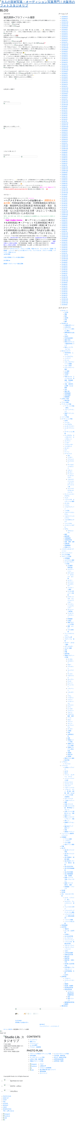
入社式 (66, 375)
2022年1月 (64, 99)
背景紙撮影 (68, 393)
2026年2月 (64, 18)
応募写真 (67, 543)
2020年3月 (64, 139)
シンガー (67, 442)
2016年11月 (64, 213)
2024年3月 (64, 60)
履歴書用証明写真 (69, 1002)
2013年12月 (64, 277)
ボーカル (67, 503)
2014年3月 (64, 271)
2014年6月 (64, 266)
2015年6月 (64, 244)
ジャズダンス (68, 446)
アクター (70, 457)
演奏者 (70, 752)
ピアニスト (71, 705)
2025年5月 (64, 35)
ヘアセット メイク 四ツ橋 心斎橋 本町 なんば (69, 791)
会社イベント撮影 (69, 844)
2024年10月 (64, 48)
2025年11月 (64, 24)
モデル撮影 (68, 842)
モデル (66, 529)
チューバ (70, 683)
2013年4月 (64, 292)
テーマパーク (68, 453)
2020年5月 (64, 136)
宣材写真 (67, 653)
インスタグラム (69, 356)
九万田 (66, 312)
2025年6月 (64, 33)
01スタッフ (64, 310)
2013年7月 (64, 286)
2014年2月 (64, 273)
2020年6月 (64, 134)
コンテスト (68, 441)
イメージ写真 (65, 417)
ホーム (5, 1029)
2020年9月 (64, 128)
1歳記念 (67, 929)
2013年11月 (64, 279)
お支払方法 (68, 327)
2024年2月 (64, 62)
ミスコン (67, 505)
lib (21, 247)
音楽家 (69, 756)
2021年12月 (64, 101)
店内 (66, 389)
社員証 (69, 620)
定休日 (66, 336)
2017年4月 (64, 203)
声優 (66, 652)
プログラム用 (68, 637)
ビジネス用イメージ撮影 (71, 593)
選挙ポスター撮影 (69, 758)
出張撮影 (63, 837)
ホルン (69, 719)
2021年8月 (64, 108)
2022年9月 (64, 93)
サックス (70, 674)
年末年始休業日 (69, 338)
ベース (69, 718)
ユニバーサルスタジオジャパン (71, 490)
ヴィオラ (70, 729)
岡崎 (66, 314)
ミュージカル (68, 523)
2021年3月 (64, 117)
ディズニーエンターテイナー (71, 475)
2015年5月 (64, 246)
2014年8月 (64, 262)
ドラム (69, 696)
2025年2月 (64, 40)
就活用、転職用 (69, 985)
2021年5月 (64, 114)
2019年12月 (64, 145)
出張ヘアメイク (69, 804)
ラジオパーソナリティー (71, 615)
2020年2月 (64, 141)
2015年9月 (64, 238)
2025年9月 (64, 27)
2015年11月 (64, 235)
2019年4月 (64, 159)
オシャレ (67, 360)
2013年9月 (64, 282)
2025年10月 (64, 26)
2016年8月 (64, 218)
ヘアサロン (64, 762)
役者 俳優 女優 (69, 541)
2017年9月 (64, 194)
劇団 (66, 534)
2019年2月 (64, 163)
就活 (69, 996)
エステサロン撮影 (69, 560)
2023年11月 (64, 68)
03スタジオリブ (14, 248)
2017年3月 (64, 205)
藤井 (66, 321)
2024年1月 (64, 64)
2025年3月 (64, 38)
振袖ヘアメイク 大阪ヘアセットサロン (69, 879)
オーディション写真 (66, 419)
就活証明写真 (68, 989)
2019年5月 (64, 158)
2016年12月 (64, 211)
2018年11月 (64, 169)
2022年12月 (64, 88)
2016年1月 (64, 231)
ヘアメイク (64, 765)
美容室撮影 (64, 925)
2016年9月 (64, 216)
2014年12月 (64, 255)
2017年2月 (64, 207)
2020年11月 (64, 125)
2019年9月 (64, 150)
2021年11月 (64, 103)
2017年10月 (64, 192)
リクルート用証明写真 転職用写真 (71, 993)
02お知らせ (64, 323)
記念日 (66, 974)
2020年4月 (64, 137)
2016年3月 (64, 227)
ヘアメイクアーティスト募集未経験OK (69, 916)
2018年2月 (64, 185)
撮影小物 (67, 391)
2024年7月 (64, 53)
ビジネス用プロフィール (24, 250)
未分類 (63, 890)
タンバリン (71, 679)
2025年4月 (64, 37)
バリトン (70, 699)
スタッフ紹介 (68, 365)
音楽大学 (70, 754)
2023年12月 (64, 66)
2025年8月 (64, 29)
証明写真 (63, 976)
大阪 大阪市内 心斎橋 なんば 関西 (69, 385)
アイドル (67, 422)
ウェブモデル (68, 424)
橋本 (66, 316)
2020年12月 (64, 123)
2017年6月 (64, 200)
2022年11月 (64, 90)
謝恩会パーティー (70, 831)
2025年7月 (64, 31)
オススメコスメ (69, 782)
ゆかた (66, 773)
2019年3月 (64, 161)
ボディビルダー (69, 646)
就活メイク (68, 815)
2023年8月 (64, 73)
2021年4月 (64, 115)
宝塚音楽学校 (68, 540)
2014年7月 (64, 264)
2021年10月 (64, 104)
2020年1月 (64, 143)
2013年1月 (64, 297)
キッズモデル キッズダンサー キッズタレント (69, 437)
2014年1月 (64, 275)
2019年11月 (64, 147)
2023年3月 (64, 82)
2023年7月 (64, 75)
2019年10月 (64, 148)
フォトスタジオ (37, 250)
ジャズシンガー (69, 444)
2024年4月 (64, 59)
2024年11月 (64, 46)
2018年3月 (64, 183)
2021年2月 (64, 119)
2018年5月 (64, 180)
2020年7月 (64, 132)
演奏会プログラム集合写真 (71, 749)
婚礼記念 (67, 956)
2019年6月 (64, 156)
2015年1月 (64, 253)
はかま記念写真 (69, 936)
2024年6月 (64, 55)
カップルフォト (69, 938)
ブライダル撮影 (65, 554)
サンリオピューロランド (71, 466)
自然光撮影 (68, 395)
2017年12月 (64, 189)
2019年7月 (64, 154)
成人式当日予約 (69, 866)
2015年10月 (64, 237)
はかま (66, 771)
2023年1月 (64, 86)
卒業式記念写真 (69, 954)
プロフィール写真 (25, 248)
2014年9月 (64, 260)
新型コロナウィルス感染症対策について (69, 343)
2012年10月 (64, 303)
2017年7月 (64, 198)
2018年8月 (64, 174)
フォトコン (68, 763)
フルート (70, 712)
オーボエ (70, 659)
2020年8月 (64, 130)
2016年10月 (64, 215)
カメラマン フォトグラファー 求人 (69, 903)
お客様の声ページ (69, 325)
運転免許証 (64, 1006)
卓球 (66, 650)
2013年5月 (64, 290)
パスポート (68, 978)
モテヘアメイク (69, 798)
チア (66, 450)
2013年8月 (64, 284)
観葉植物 (67, 397)
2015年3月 (64, 249)
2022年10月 (64, 92)
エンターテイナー (69, 426)
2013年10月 (64, 281)
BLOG (10, 1029)
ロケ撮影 (67, 371)
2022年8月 (64, 95)
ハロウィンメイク (69, 787)
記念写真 (63, 927)
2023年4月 (64, 81)
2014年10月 (64, 259)
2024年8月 (64, 51)
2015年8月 (64, 240)
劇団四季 (67, 536)
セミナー (70, 580)
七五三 (66, 951)
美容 (66, 830)
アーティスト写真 (66, 404)
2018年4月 (64, 181)
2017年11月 (64, 191)
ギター (69, 664)
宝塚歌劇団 (68, 538)
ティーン (67, 452)
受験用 (66, 984)
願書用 (66, 1004)
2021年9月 (64, 106)
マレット (70, 723)
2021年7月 (64, 110)
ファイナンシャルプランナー (71, 606)
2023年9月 (64, 71)
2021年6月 (64, 112)
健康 (66, 802)
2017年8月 (64, 196)
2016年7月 (64, 220)
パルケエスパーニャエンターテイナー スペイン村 (71, 483)
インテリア (68, 358)
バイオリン (71, 697)
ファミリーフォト (69, 940)
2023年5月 (64, 79)
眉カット (67, 820)
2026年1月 (64, 20)
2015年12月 (64, 233)
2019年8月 (64, 152)
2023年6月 (64, 77)
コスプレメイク (69, 784)
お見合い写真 (65, 398)
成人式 (63, 848)
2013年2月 (64, 295)
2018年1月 (64, 187)
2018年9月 (64, 172)
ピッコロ (70, 708)
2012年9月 (64, 304)
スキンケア (68, 785)
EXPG (66, 420)
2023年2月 (64, 84)
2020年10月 (64, 126)
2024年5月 (64, 57)
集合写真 (67, 760)
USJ (69, 455)
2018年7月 (64, 176)
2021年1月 (64, 121)
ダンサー (67, 448)
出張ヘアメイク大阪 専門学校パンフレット (69, 807)
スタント (70, 470)
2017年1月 (64, 209)
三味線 (69, 730)
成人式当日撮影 (69, 872)
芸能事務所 (68, 545)
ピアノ (69, 707)
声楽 (69, 732)
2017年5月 (64, 202)
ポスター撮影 (68, 648)
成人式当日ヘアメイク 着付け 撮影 (69, 862)
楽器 (69, 738)
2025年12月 (64, 22)
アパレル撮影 (65, 402)
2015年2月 (64, 251)
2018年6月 (64, 178)
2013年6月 (64, 288)
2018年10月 (64, 170)
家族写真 (67, 958)
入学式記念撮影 (69, 952)
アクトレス (71, 459)
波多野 (66, 318)
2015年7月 (64, 242)
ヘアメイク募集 (69, 919)
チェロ (69, 681)
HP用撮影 (67, 558)
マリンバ (70, 721)
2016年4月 (64, 226)
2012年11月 (64, 301)
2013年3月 (64, 293)
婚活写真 (67, 400)
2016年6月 (64, 222)
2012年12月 (64, 299)
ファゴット (71, 710)
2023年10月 (64, 70)
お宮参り (67, 934)
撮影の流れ (68, 340)
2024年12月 (64, 44)
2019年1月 (64, 165)
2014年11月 (64, 257)
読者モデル (68, 547)
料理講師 (70, 619)
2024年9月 (64, 49)
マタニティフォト (69, 945)
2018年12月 (64, 167)
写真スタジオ (12, 252)
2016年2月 (64, 229)
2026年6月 (64, 16)
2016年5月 (64, 224)
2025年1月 (64, 42)
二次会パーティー (70, 800)
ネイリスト (71, 582)
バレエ (67, 497)
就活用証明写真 (69, 987)
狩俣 (66, 319)
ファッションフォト (66, 552)
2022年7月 (64, 97)
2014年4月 (64, 270)
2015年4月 (64, 248)
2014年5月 (64, 268)
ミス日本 (67, 510)
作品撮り (67, 373)
